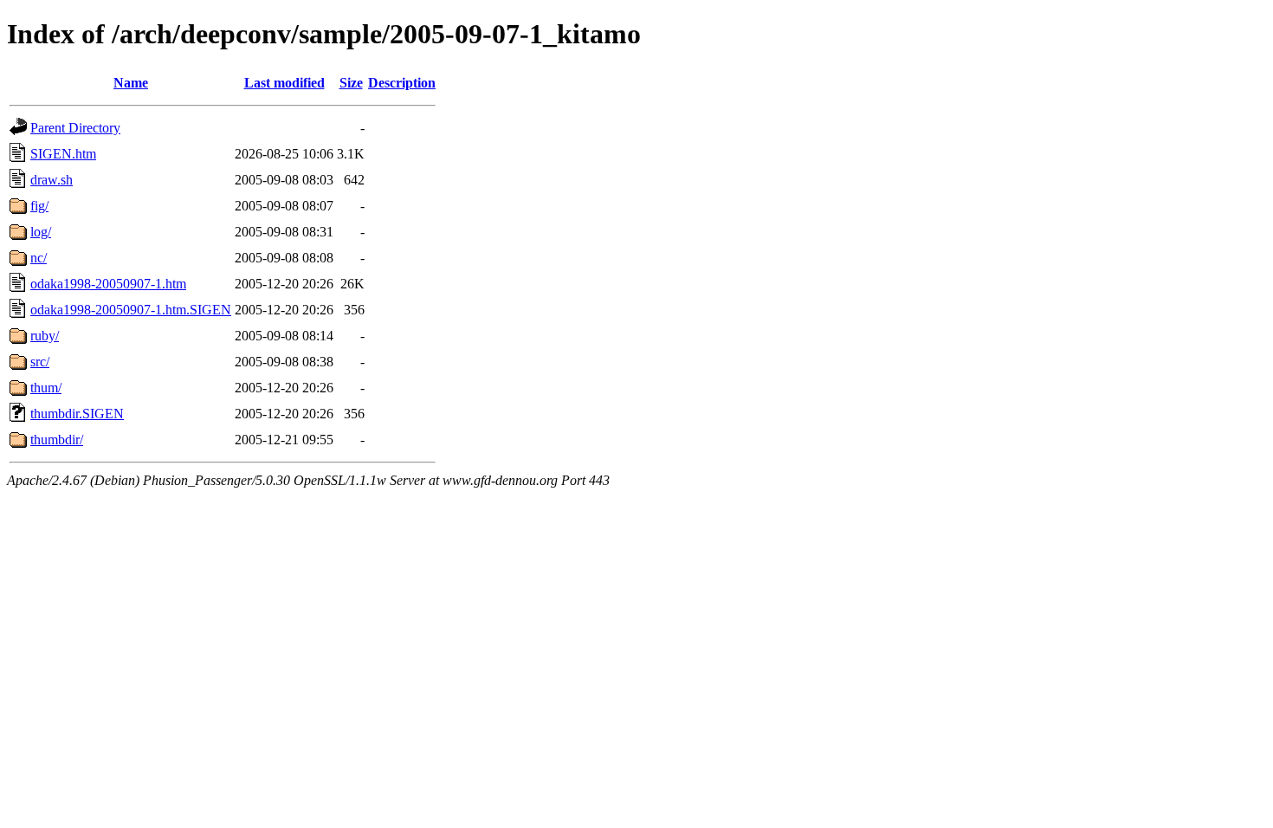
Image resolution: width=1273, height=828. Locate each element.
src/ (39, 361)
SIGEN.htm (63, 153)
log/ (40, 231)
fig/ (39, 205)
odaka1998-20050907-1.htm (108, 283)
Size (351, 82)
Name (130, 82)
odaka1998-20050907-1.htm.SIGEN (130, 309)
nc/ (38, 257)
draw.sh (51, 179)
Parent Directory (75, 127)
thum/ (45, 387)
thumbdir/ (56, 439)
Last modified (284, 82)
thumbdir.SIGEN (77, 413)
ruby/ (44, 335)
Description (402, 82)
